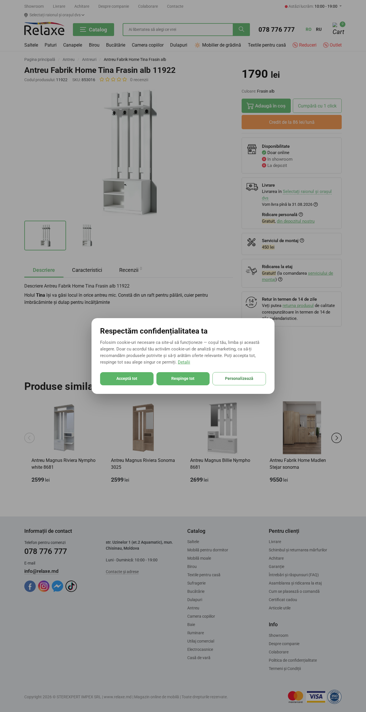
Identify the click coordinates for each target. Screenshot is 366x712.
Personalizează (239, 378)
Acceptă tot (126, 378)
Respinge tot (182, 378)
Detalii (184, 362)
